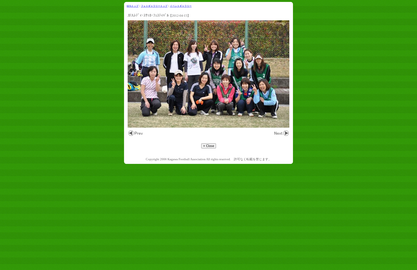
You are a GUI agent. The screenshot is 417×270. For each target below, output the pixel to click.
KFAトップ (133, 6)
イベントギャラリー (181, 6)
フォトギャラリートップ (154, 6)
